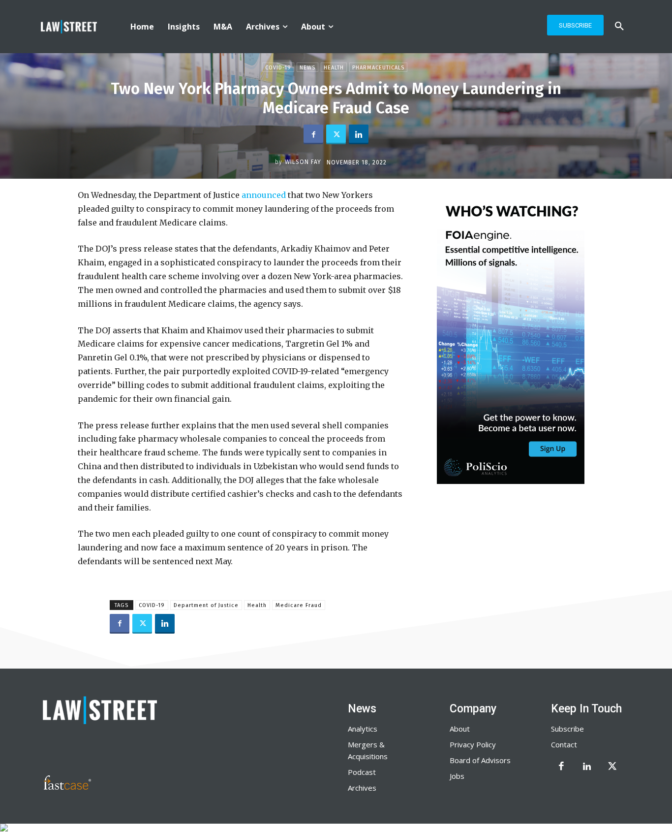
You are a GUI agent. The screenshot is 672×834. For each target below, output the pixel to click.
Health (334, 67)
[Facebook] (313, 134)
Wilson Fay (303, 162)
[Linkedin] (358, 134)
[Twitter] (336, 134)
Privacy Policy (473, 744)
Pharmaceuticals (378, 67)
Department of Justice (206, 605)
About (460, 729)
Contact (564, 744)
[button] (619, 26)
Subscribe (567, 729)
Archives (362, 788)
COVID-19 (152, 605)
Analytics (362, 729)
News (307, 67)
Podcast (362, 772)
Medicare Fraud (298, 605)
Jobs (457, 776)
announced (264, 195)
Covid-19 (278, 67)
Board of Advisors (480, 760)
